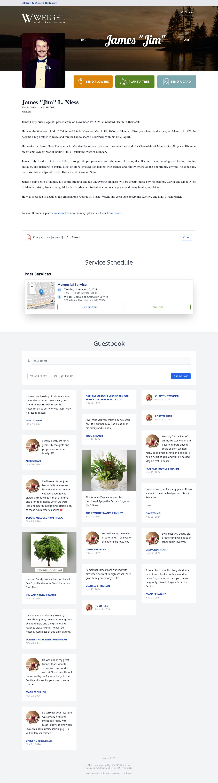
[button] (41, 292)
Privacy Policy (99, 768)
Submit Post (181, 376)
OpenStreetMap (112, 773)
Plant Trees (157, 307)
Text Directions (90, 307)
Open (186, 237)
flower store (114, 213)
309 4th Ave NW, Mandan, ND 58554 (84, 300)
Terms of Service (118, 768)
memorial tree (63, 213)
